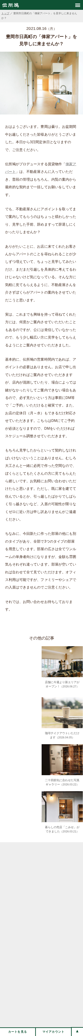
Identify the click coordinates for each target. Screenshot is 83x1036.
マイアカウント (53, 1031)
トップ (5, 13)
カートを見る (17, 1031)
